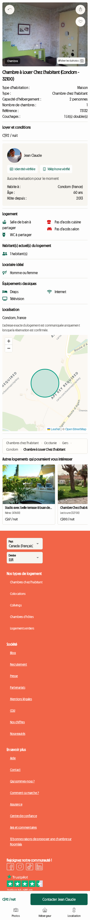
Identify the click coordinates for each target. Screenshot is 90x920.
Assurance (16, 804)
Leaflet (55, 429)
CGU (12, 710)
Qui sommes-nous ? (22, 781)
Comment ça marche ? (24, 792)
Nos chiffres (17, 722)
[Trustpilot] (25, 889)
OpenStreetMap (75, 429)
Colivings (16, 605)
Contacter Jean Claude (58, 899)
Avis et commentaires (23, 827)
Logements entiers (22, 628)
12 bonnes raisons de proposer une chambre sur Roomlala (41, 841)
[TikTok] (29, 867)
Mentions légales (21, 699)
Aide (13, 758)
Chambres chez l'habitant (26, 582)
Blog (13, 653)
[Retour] (9, 15)
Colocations (18, 593)
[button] (8, 341)
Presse (14, 676)
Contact (15, 769)
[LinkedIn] (39, 867)
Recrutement (18, 664)
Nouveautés (17, 733)
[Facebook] (10, 867)
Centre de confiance (23, 816)
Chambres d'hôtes (22, 616)
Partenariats (17, 687)
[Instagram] (20, 867)
